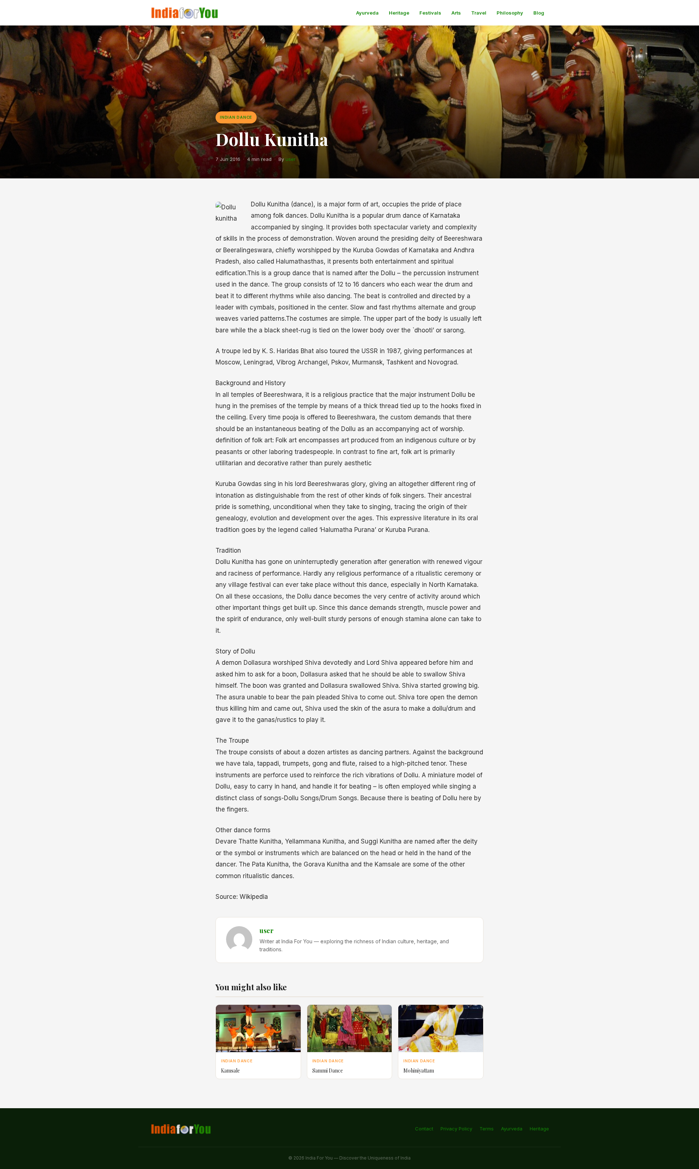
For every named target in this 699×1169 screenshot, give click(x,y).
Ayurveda (367, 13)
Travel (478, 13)
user (290, 159)
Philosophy (510, 13)
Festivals (430, 13)
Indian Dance (236, 117)
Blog (538, 13)
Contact (424, 1129)
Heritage (399, 13)
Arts (456, 13)
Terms (486, 1129)
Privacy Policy (456, 1129)
